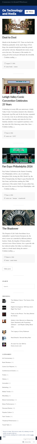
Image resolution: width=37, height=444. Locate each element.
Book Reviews (6, 362)
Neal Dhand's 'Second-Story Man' (21, 337)
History (4, 379)
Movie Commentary (8, 400)
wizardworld (21, 198)
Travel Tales (5, 425)
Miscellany (5, 395)
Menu (31, 12)
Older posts (7, 269)
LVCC (14, 136)
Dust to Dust (9, 37)
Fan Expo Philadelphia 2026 (17, 166)
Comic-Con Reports (8, 366)
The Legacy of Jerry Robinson (20, 331)
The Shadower (10, 228)
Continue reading (10, 57)
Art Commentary (7, 358)
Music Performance (8, 404)
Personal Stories (7, 408)
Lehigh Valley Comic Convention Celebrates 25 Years (15, 101)
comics (16, 67)
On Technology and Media (12, 12)
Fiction (4, 375)
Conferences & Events (9, 370)
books (7, 260)
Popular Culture (7, 412)
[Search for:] (18, 286)
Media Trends (6, 391)
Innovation (5, 383)
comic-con (8, 136)
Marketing (5, 387)
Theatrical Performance (9, 420)
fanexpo (15, 198)
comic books (9, 67)
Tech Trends (6, 416)
